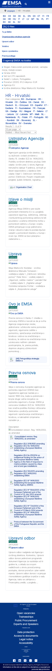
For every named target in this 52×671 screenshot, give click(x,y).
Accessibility (26, 642)
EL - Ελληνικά (21, 105)
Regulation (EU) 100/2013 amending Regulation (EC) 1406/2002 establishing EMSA (29, 473)
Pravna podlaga (8, 56)
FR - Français (39, 108)
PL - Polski (23, 117)
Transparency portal (26, 627)
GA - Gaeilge (11, 111)
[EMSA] (11, 4)
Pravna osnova (22, 372)
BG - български (28, 99)
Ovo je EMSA (20, 304)
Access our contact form (26, 656)
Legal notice (26, 639)
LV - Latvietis (22, 114)
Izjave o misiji (21, 199)
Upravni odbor (8, 41)
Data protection (26, 632)
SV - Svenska (25, 123)
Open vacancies (26, 613)
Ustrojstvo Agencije (26, 138)
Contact (26, 646)
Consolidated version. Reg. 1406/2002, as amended (26, 437)
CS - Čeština (21, 102)
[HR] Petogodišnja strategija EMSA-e (27, 359)
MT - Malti (34, 114)
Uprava (15, 254)
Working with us (26, 608)
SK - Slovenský (23, 120)
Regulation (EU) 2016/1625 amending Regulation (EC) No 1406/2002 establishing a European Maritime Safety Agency (29, 447)
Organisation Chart (24, 187)
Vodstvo (5, 46)
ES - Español (36, 105)
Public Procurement (26, 620)
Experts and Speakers (26, 624)
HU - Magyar (25, 111)
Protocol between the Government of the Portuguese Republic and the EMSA (29, 524)
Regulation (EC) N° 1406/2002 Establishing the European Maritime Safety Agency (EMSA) (28, 482)
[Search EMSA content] (25, 4)
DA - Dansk (34, 102)
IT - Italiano (38, 111)
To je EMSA (6, 32)
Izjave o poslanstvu (10, 51)
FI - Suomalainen (23, 108)
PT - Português (36, 117)
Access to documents (26, 635)
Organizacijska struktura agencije (16, 37)
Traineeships (26, 616)
